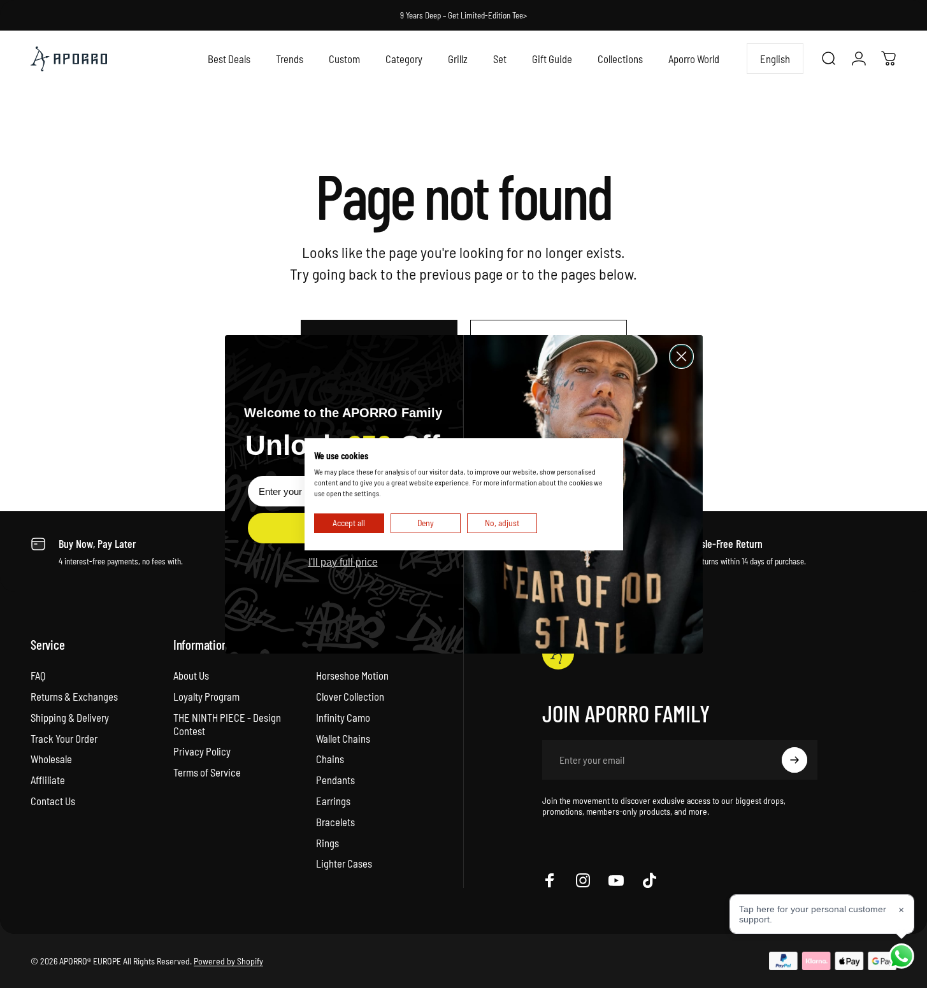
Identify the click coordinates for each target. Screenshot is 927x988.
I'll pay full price (343, 562)
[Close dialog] (681, 356)
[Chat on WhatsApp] (901, 956)
